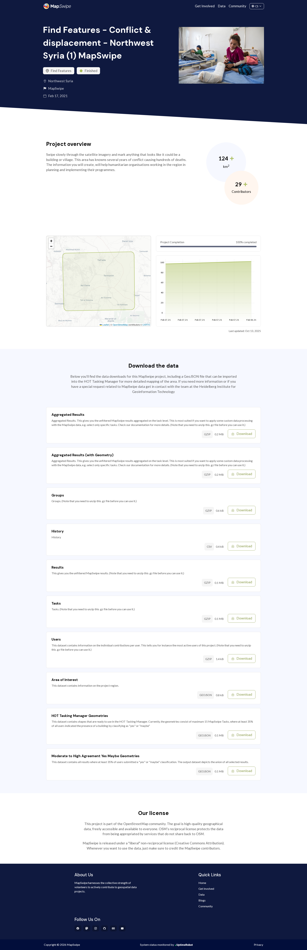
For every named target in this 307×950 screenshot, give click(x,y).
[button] (51, 240)
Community (237, 6)
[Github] (104, 928)
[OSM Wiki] (113, 928)
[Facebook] (77, 928)
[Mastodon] (86, 928)
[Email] (122, 928)
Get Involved (205, 6)
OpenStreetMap (120, 324)
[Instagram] (95, 928)
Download (244, 434)
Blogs (202, 900)
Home (202, 882)
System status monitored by (157, 944)
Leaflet (105, 324)
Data (221, 6)
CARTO (146, 324)
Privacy (258, 944)
